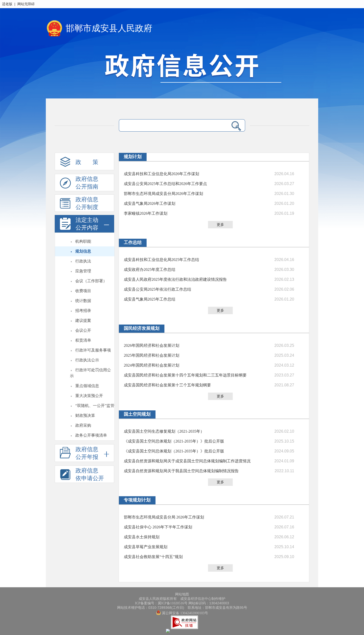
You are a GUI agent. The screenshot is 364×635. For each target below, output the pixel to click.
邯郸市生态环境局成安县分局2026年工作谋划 (163, 193)
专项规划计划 (137, 499)
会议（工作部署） (91, 281)
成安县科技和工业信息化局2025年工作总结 (161, 260)
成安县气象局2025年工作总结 (149, 299)
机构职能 (83, 241)
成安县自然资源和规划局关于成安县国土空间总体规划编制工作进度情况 (187, 461)
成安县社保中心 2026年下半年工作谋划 (158, 527)
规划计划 (133, 156)
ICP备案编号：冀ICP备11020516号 (161, 603)
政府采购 (83, 425)
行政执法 (83, 261)
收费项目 (83, 291)
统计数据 (83, 301)
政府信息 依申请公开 (90, 474)
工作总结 (133, 242)
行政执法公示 (87, 360)
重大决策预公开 (89, 396)
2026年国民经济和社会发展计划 (151, 345)
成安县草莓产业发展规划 (145, 547)
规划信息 (83, 251)
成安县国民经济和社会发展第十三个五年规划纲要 (167, 385)
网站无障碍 (26, 4)
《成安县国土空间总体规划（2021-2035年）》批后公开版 (174, 441)
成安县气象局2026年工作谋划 (149, 203)
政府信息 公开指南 (87, 183)
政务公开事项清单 (91, 435)
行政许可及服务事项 (93, 350)
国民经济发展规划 (141, 328)
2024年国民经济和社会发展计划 (151, 365)
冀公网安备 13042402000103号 (184, 613)
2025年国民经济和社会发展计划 (151, 355)
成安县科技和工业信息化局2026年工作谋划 (161, 174)
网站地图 (182, 594)
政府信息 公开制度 (87, 203)
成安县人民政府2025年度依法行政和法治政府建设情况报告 (175, 279)
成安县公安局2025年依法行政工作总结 (157, 289)
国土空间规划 (137, 414)
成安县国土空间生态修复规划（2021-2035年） (164, 431)
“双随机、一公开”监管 (94, 405)
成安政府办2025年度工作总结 (149, 269)
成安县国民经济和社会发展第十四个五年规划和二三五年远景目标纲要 (185, 375)
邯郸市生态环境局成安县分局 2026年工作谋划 (164, 517)
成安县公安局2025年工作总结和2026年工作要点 (165, 184)
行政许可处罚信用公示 (90, 373)
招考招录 (83, 310)
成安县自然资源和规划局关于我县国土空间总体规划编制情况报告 (181, 471)
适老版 (7, 4)
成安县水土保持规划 (141, 537)
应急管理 (83, 271)
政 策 (87, 162)
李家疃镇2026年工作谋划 (145, 213)
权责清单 (83, 340)
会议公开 (83, 330)
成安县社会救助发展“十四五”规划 (153, 557)
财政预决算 (85, 415)
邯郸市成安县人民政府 (109, 28)
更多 (220, 225)
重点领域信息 (87, 386)
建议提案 (83, 320)
